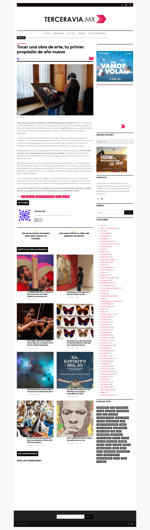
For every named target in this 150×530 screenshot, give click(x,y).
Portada (104, 293)
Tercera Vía (23, 58)
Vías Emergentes (107, 390)
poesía (99, 455)
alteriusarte (110, 411)
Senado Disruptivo (108, 296)
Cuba (102, 249)
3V (101, 231)
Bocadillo (104, 239)
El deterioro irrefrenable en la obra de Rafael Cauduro (78, 293)
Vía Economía (106, 330)
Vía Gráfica (105, 343)
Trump (124, 458)
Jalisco (108, 445)
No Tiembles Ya (107, 285)
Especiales (104, 257)
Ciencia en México (120, 428)
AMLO (99, 414)
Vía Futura (104, 340)
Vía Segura (105, 377)
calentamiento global (105, 418)
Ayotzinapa (113, 414)
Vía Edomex (105, 332)
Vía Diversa (105, 327)
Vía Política (105, 369)
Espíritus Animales (108, 259)
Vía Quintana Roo (107, 371)
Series (103, 298)
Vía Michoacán (106, 358)
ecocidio (116, 438)
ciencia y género (103, 431)
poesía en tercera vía (111, 455)
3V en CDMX (105, 233)
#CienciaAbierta (102, 408)
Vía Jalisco (104, 353)
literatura (117, 445)
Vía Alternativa (21, 43)
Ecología (125, 438)
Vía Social (104, 379)
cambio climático (122, 418)
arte (23, 196)
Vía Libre (104, 356)
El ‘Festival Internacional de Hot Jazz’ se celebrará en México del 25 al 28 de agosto (39, 440)
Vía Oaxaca (105, 364)
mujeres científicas (104, 448)
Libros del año (106, 270)
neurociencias (109, 451)
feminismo (122, 441)
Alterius (100, 411)
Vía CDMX (104, 319)
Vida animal (101, 462)
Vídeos (103, 392)
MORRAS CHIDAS (107, 283)
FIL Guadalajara (106, 267)
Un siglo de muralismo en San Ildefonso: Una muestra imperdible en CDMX (78, 391)
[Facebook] (122, 5)
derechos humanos (104, 438)
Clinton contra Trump (109, 244)
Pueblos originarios (104, 458)
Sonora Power (106, 304)
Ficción (103, 265)
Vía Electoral (105, 335)
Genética (100, 445)
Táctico (103, 309)
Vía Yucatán (105, 387)
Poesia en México (123, 451)
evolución (101, 441)
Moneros (126, 445)
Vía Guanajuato (106, 345)
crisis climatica (116, 434)
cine (112, 431)
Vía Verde (104, 384)
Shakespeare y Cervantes (110, 301)
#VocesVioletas (121, 408)
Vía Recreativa (106, 374)
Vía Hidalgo (105, 348)
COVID (119, 431)
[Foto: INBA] (55, 89)
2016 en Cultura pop (108, 228)
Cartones (100, 421)
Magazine (104, 275)
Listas (103, 272)
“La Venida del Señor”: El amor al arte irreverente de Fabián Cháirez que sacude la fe (40, 294)
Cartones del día (112, 421)
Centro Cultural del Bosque (107, 424)
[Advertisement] (114, 106)
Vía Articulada (106, 317)
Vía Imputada (106, 351)
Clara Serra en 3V (107, 241)
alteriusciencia (122, 411)
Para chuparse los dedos (110, 288)
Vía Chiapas (105, 322)
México (123, 448)
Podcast (104, 291)
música (99, 451)
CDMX (122, 421)
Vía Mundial (105, 361)
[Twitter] (126, 5)
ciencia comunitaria (104, 428)
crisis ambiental (103, 434)
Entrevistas (105, 254)
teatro (116, 458)
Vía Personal (105, 366)
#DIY (112, 408)
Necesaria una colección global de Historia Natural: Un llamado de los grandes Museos (79, 343)
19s (102, 226)
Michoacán (105, 280)
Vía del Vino (105, 324)
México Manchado (107, 278)
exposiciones (30, 196)
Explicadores (105, 262)
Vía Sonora (105, 382)
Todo (103, 311)
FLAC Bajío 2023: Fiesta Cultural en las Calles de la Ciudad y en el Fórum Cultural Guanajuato (40, 343)
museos (58, 196)
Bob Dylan (104, 236)
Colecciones (105, 246)
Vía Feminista (106, 338)
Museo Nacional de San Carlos (45, 196)
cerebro (123, 424)
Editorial (104, 252)
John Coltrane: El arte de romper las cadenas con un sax (79, 439)
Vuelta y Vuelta (106, 395)
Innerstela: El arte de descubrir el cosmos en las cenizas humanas (40, 390)
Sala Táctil (66, 196)
